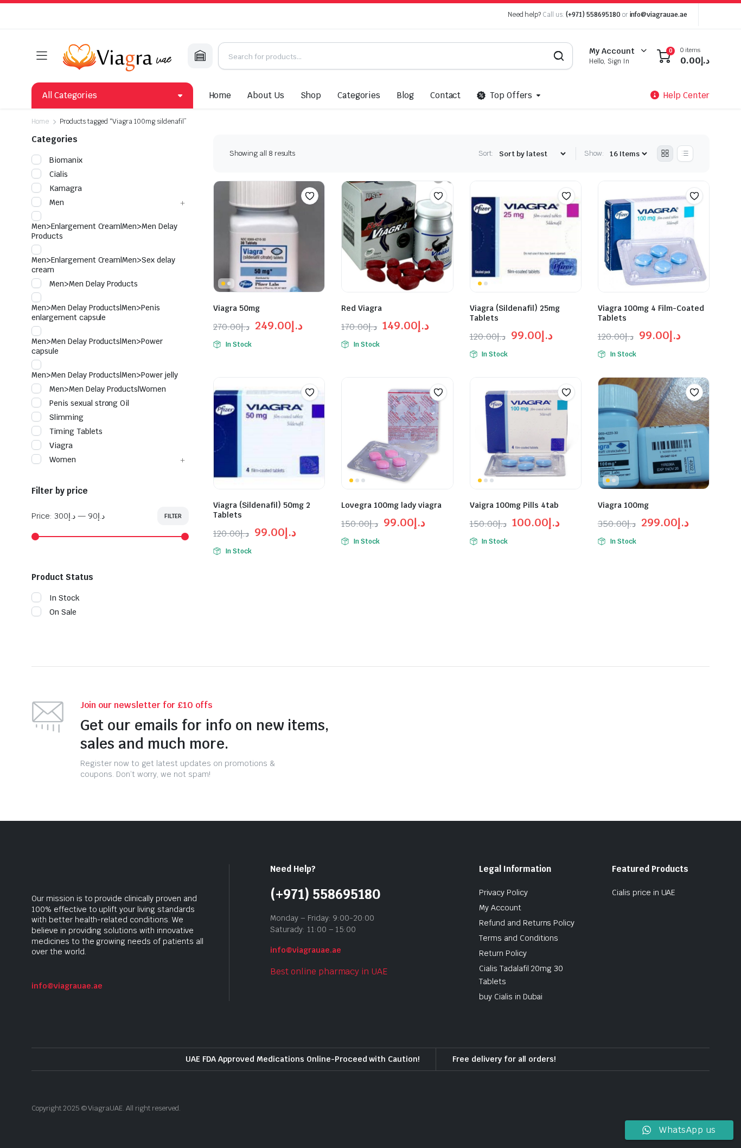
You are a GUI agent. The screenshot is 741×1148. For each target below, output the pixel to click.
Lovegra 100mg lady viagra (391, 505)
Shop (311, 95)
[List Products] (685, 153)
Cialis (58, 174)
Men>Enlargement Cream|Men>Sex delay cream (103, 265)
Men (56, 202)
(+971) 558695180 (594, 14)
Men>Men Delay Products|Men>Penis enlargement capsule (95, 312)
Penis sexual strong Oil (89, 403)
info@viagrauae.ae (659, 14)
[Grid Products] (665, 153)
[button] (309, 195)
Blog (405, 95)
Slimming (66, 417)
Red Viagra (361, 308)
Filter (173, 516)
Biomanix (65, 160)
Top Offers (511, 95)
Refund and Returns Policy (526, 923)
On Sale (62, 612)
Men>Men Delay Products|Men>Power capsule (97, 346)
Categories (358, 95)
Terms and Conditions (518, 938)
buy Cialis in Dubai (510, 997)
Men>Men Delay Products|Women (107, 389)
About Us (265, 95)
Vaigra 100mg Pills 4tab (514, 505)
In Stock (64, 598)
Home (220, 95)
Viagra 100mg (623, 505)
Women (62, 459)
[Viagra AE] (117, 56)
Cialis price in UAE (643, 892)
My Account (500, 908)
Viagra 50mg (236, 308)
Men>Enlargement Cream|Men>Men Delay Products (104, 231)
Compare (315, 217)
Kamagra (65, 188)
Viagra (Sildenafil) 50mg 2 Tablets (261, 510)
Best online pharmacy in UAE (328, 971)
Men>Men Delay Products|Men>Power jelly (104, 375)
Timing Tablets (76, 431)
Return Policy (503, 953)
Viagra (61, 445)
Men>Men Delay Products (93, 284)
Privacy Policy (503, 892)
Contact (445, 95)
